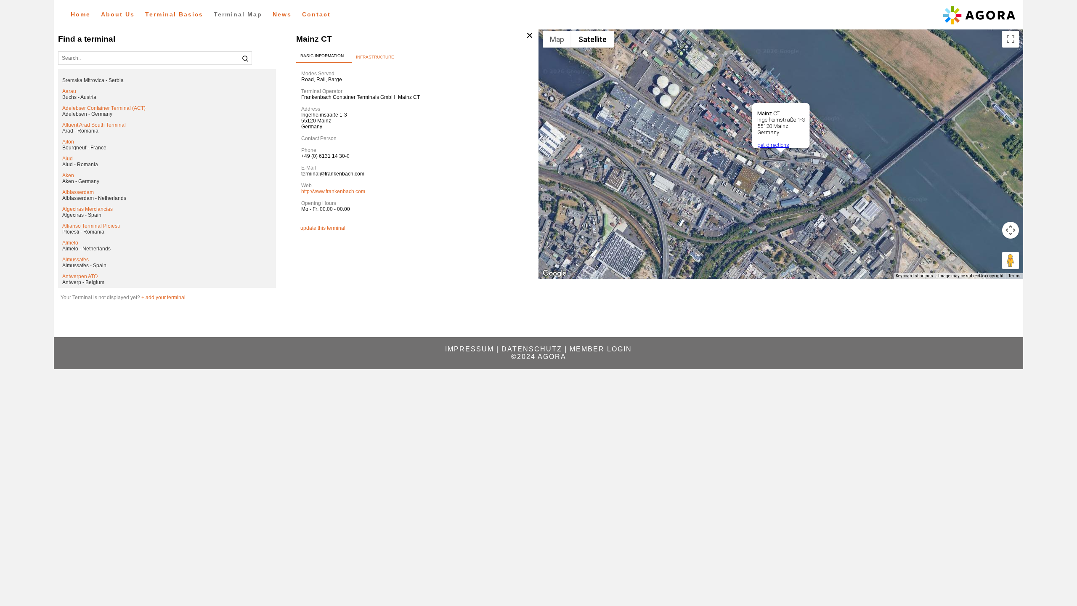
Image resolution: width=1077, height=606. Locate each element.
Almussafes (75, 260)
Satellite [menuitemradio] (592, 39)
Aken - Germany (80, 181)
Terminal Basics (174, 14)
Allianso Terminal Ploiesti (91, 226)
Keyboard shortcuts (914, 276)
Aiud (67, 159)
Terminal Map (238, 14)
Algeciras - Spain (81, 215)
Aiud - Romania (80, 164)
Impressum (469, 349)
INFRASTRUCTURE (375, 57)
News (282, 14)
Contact (316, 14)
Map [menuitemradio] (557, 39)
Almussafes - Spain (84, 265)
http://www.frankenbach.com (333, 191)
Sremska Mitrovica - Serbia (93, 80)
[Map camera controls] (1010, 230)
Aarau (69, 91)
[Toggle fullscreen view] (1010, 39)
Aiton (68, 142)
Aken (68, 175)
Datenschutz (531, 349)
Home (80, 14)
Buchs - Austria (79, 97)
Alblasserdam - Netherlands (94, 198)
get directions (773, 145)
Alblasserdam (78, 192)
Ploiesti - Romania (83, 232)
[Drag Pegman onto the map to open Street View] (1010, 260)
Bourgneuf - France (84, 148)
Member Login (601, 349)
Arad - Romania (80, 131)
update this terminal (322, 228)
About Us (118, 14)
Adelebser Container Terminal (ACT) (104, 108)
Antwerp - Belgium (83, 282)
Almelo (70, 243)
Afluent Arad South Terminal (94, 125)
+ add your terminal (163, 297)
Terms (1014, 276)
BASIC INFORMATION (322, 55)
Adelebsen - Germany (87, 114)
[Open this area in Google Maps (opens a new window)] (554, 273)
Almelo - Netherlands (86, 249)
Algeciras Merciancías (87, 209)
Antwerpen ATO (80, 276)
